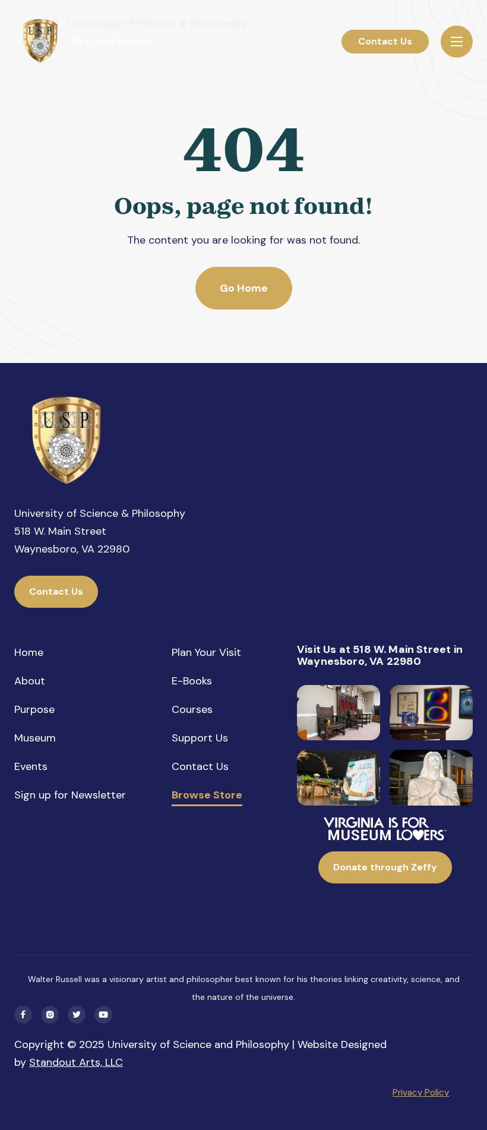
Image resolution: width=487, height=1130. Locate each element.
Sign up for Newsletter (70, 795)
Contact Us (385, 41)
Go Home (244, 288)
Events (31, 766)
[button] (457, 42)
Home (28, 652)
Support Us (200, 738)
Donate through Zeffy (385, 867)
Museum (35, 738)
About (29, 681)
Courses (192, 709)
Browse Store (207, 795)
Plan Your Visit (206, 652)
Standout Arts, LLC (76, 1062)
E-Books (192, 681)
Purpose (34, 709)
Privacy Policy (421, 1093)
